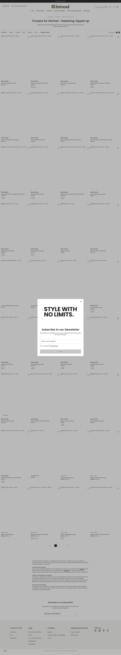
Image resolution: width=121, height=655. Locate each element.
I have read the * (50, 346)
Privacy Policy (54, 346)
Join (60, 351)
